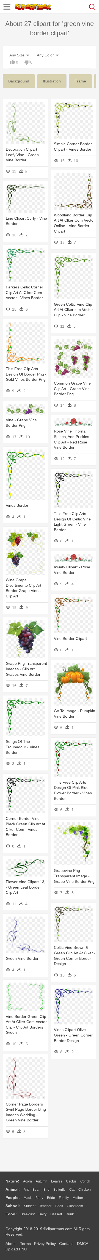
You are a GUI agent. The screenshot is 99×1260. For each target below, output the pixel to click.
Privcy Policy (45, 1243)
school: (13, 1206)
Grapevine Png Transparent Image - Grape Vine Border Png (74, 875)
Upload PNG (16, 1249)
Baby (39, 1198)
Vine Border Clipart (70, 638)
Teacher (45, 1206)
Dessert (56, 1214)
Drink (70, 1214)
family (64, 1198)
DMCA (82, 1243)
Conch (85, 1181)
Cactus (71, 1181)
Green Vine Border (22, 958)
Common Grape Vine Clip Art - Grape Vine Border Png (72, 388)
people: (13, 1197)
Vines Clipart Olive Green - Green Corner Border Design (73, 1035)
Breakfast (28, 1214)
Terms (25, 1243)
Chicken (84, 1190)
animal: (13, 1189)
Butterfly (59, 1190)
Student (29, 1206)
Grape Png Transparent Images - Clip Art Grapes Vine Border (26, 668)
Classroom (75, 1206)
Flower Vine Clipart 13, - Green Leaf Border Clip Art (25, 887)
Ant (26, 1190)
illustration (52, 81)
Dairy (42, 1214)
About (11, 1243)
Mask (28, 1198)
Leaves (56, 1181)
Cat (72, 1190)
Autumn (41, 1181)
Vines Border (17, 505)
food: (11, 1214)
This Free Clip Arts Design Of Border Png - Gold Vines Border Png (26, 374)
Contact (66, 1243)
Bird (46, 1190)
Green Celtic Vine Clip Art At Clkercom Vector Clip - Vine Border (73, 309)
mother (78, 1198)
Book (59, 1206)
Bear (36, 1190)
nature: (12, 1181)
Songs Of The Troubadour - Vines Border (22, 746)
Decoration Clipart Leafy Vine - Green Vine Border (22, 154)
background (18, 81)
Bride (51, 1198)
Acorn (27, 1181)
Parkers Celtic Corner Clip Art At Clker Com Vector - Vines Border (24, 292)
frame (80, 81)
